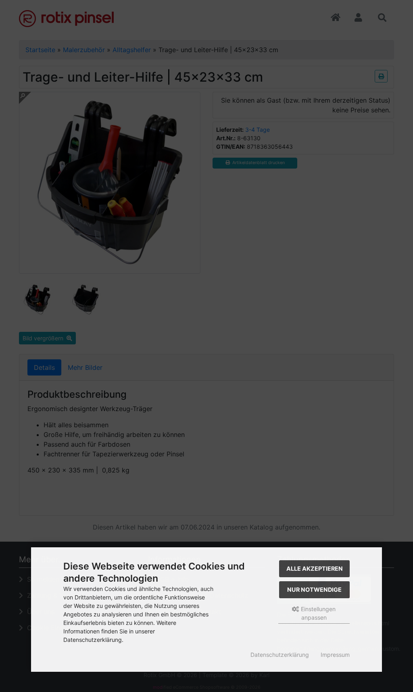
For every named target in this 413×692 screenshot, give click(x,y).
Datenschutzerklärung (279, 654)
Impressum (335, 654)
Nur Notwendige (314, 589)
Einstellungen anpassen (317, 613)
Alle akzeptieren (314, 568)
